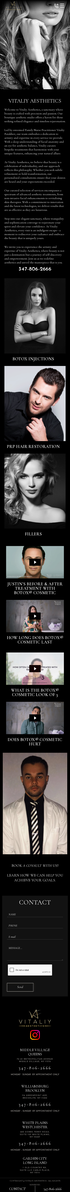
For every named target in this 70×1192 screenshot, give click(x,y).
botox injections (33, 359)
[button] (56, 6)
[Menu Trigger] (62, 5)
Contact (17, 1189)
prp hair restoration (33, 446)
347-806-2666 (35, 269)
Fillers (33, 534)
